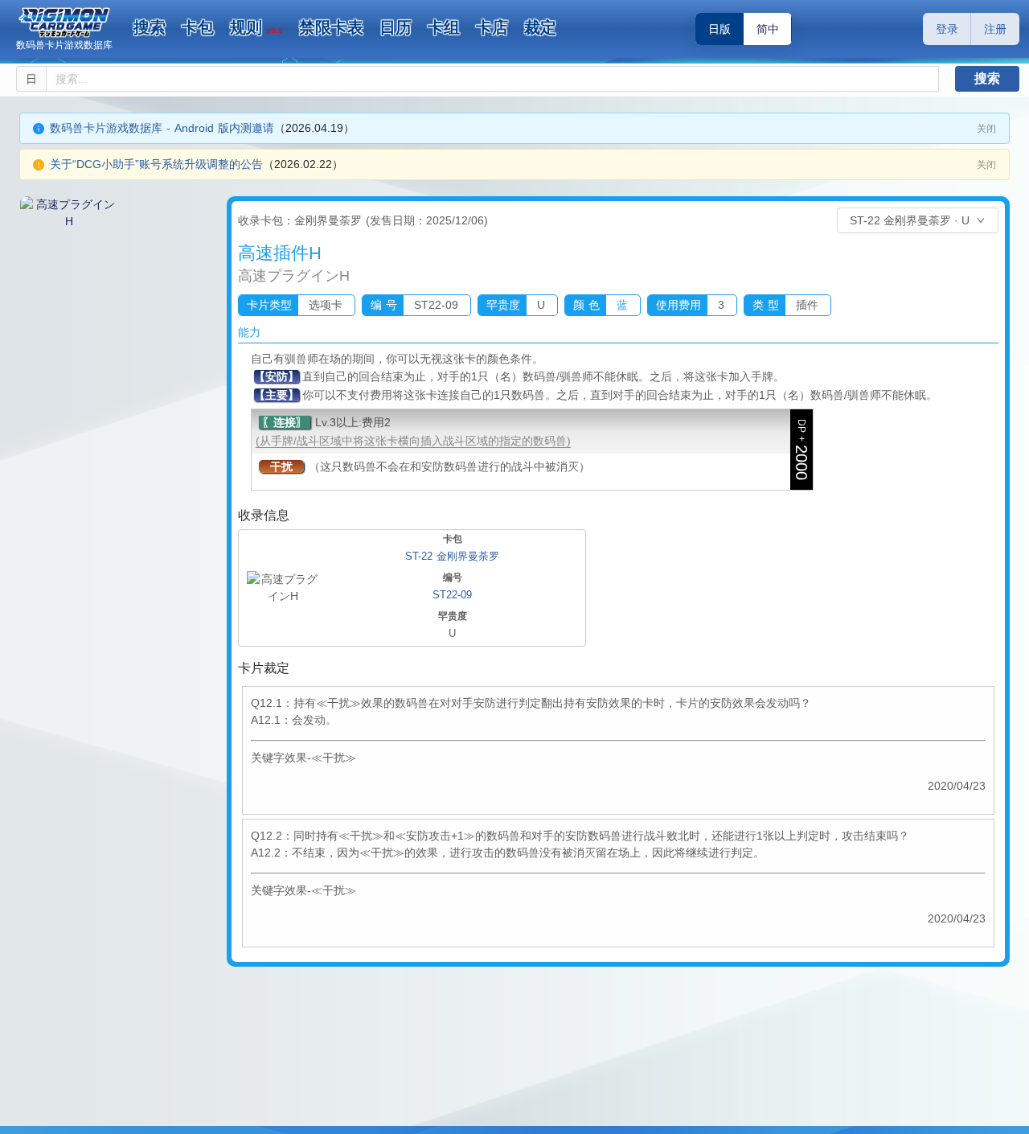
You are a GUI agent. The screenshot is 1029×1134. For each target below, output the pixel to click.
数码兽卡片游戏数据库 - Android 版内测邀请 (162, 127)
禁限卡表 (331, 27)
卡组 (444, 27)
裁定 (540, 27)
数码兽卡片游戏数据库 (64, 45)
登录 (947, 29)
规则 (256, 27)
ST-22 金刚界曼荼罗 (452, 556)
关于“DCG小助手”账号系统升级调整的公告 (156, 164)
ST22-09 (452, 595)
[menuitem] (149, 28)
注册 (995, 29)
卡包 (198, 27)
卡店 (492, 27)
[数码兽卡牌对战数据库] (64, 22)
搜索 (149, 27)
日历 (395, 27)
